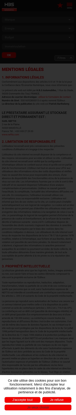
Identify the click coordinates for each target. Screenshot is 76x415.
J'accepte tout (22, 400)
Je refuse (57, 400)
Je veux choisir (38, 407)
